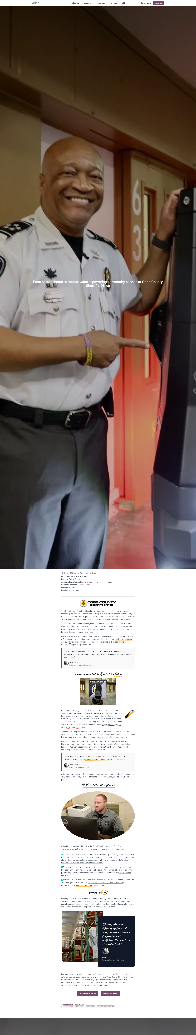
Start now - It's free (88, 994)
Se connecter (146, 3)
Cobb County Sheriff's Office (77, 611)
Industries (87, 3)
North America (68, 1007)
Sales (80, 582)
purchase (113, 867)
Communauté (100, 3)
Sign (86, 901)
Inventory (97, 582)
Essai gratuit (158, 3)
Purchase (88, 582)
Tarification (114, 3)
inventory (107, 849)
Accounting (107, 582)
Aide (124, 3)
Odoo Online (79, 1007)
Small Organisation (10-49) (106, 1007)
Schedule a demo (110, 994)
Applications (75, 3)
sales (124, 867)
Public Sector (90, 1007)
